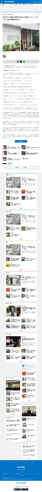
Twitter (32, 2)
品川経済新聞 (9, 2)
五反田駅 (4, 21)
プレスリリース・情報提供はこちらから (17, 473)
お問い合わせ (38, 473)
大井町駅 (8, 21)
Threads (36, 2)
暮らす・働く (24, 4)
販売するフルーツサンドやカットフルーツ (12, 70)
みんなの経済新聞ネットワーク (21, 483)
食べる (10, 4)
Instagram (34, 2)
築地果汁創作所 (25, 158)
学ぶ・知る (31, 4)
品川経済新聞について (6, 473)
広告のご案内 (22, 475)
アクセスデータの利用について (29, 473)
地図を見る (21, 141)
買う (20, 4)
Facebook (30, 2)
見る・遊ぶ (15, 4)
